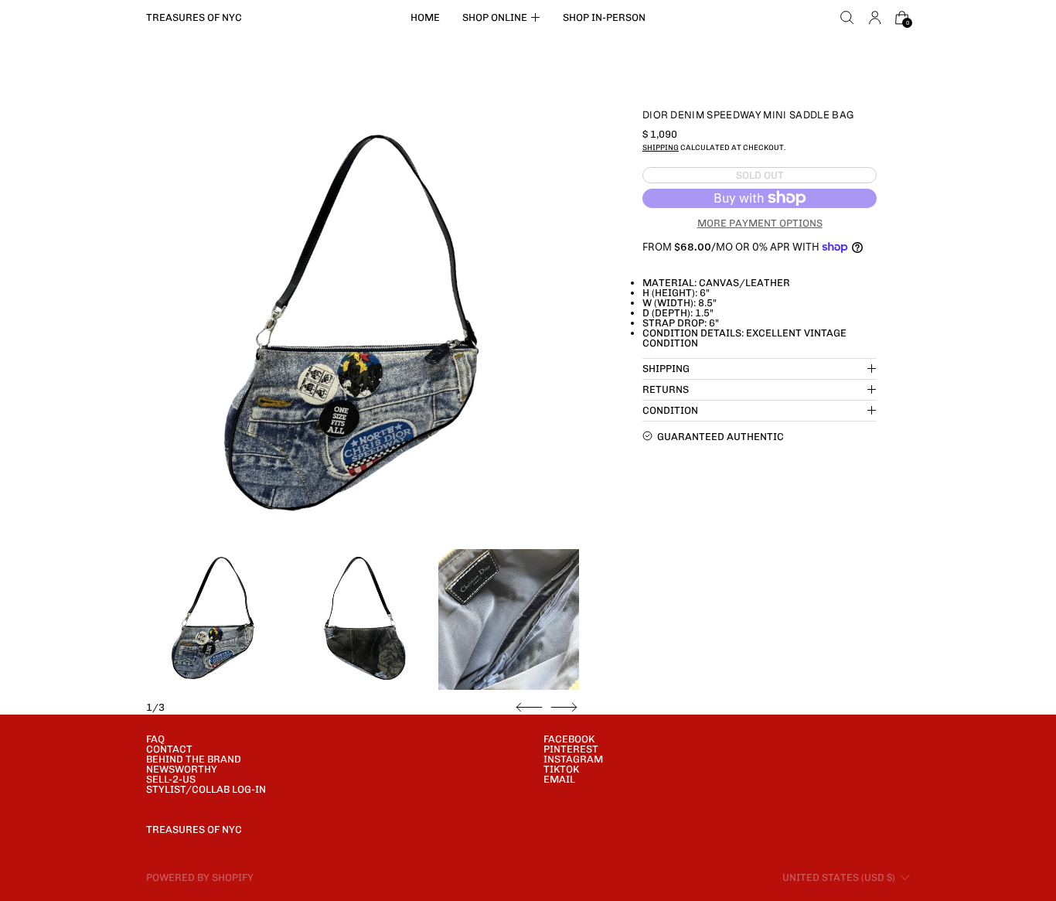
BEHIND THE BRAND (193, 759)
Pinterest (570, 749)
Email (559, 779)
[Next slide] (564, 707)
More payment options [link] (760, 222)
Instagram (573, 759)
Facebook (568, 739)
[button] (847, 18)
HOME (425, 17)
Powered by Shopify (200, 877)
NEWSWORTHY (181, 769)
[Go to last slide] (529, 707)
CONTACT (169, 749)
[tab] (216, 619)
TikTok (561, 769)
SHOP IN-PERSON (604, 17)
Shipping (660, 147)
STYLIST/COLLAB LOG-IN (206, 789)
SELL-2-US (171, 779)
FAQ (155, 739)
